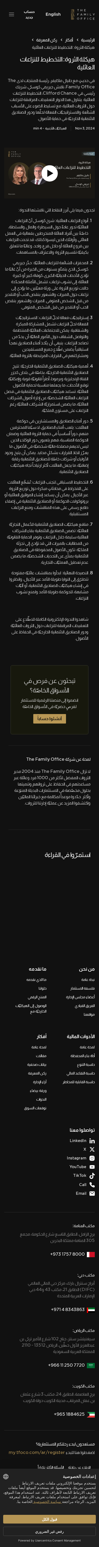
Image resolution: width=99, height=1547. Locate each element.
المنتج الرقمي (37, 997)
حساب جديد (29, 14)
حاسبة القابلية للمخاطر (79, 1082)
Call (82, 1185)
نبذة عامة (88, 979)
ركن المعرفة (46, 40)
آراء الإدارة (39, 1082)
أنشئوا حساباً (49, 718)
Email (81, 1193)
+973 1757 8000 (67, 1254)
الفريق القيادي (85, 1006)
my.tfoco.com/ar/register (37, 1452)
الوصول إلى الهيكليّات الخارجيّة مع (30, 1008)
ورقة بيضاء (38, 1090)
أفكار (69, 40)
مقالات (41, 1056)
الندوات (41, 1099)
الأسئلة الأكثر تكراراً (51, 1467)
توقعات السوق (35, 1108)
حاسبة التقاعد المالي (81, 1073)
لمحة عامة (87, 1047)
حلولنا (42, 988)
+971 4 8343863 (68, 1309)
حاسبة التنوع (86, 1064)
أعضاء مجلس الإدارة (80, 997)
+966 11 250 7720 (66, 1365)
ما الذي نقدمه (36, 979)
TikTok (79, 1175)
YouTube (77, 1167)
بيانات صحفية (36, 1064)
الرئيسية (88, 40)
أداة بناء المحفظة (82, 1056)
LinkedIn (78, 1141)
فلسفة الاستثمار (82, 988)
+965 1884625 (69, 1414)
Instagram (76, 1158)
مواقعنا (89, 1014)
